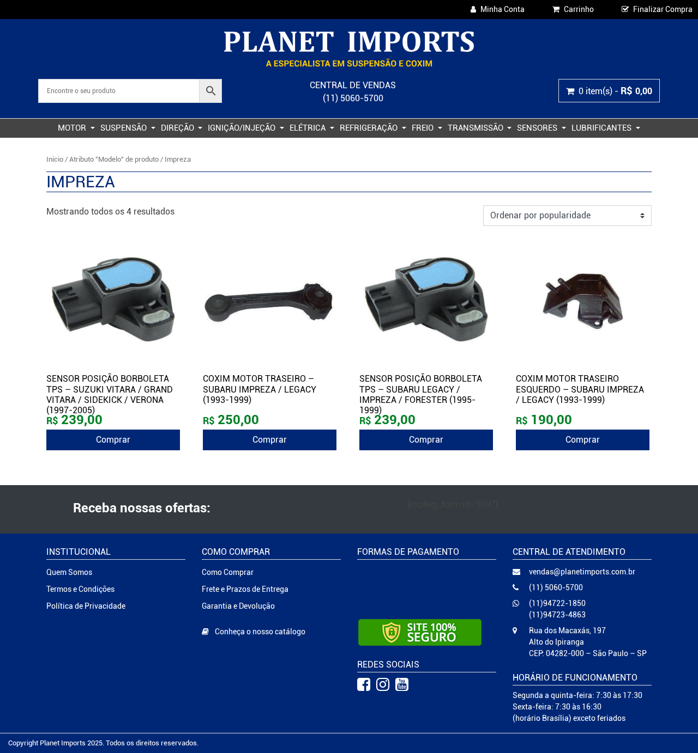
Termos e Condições (80, 589)
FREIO (424, 128)
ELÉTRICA (309, 128)
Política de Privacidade (85, 606)
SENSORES (538, 128)
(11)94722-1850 (557, 603)
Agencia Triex (220, 743)
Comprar (113, 439)
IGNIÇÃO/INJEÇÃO (243, 128)
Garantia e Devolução (238, 606)
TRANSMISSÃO (477, 128)
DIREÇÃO (178, 128)
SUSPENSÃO (124, 128)
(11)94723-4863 (557, 614)
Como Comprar (228, 572)
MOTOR (73, 128)
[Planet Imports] (348, 49)
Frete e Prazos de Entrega (245, 589)
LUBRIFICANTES (602, 128)
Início (54, 159)
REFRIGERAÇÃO (370, 128)
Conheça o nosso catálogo (259, 631)
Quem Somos (69, 572)
